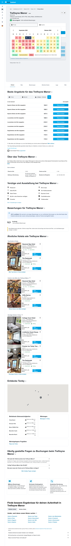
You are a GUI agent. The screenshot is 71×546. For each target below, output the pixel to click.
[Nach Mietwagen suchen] (2, 12)
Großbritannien (16, 9)
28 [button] (13, 51)
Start (11, 9)
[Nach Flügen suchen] (2, 6)
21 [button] (13, 48)
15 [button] (16, 44)
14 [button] (13, 44)
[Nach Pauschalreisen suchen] (2, 15)
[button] (2, 2)
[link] (17, 272)
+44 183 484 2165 (14, 18)
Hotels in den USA (32, 520)
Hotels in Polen (11, 518)
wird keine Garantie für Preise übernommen (43, 528)
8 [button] (16, 41)
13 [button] (33, 41)
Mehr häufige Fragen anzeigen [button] (29, 471)
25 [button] (26, 48)
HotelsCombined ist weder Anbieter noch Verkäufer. (21, 533)
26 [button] (30, 48)
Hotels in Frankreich (53, 518)
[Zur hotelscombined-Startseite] (10, 2)
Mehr (8, 163)
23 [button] (20, 48)
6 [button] (33, 38)
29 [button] (16, 51)
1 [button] (16, 38)
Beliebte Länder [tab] (12, 509)
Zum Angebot (36, 254)
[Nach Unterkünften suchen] (2, 9)
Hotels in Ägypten (12, 520)
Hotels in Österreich (12, 516)
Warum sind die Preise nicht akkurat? (17, 538)
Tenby (32, 9)
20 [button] (33, 44)
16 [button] (20, 44)
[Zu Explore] (2, 18)
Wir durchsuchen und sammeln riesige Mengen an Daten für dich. (24, 535)
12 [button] (30, 41)
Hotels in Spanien (12, 522)
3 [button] (23, 38)
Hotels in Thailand (52, 522)
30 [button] (20, 51)
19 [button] (30, 44)
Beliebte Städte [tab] (22, 509)
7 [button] (13, 41)
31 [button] (54, 51)
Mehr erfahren (51, 143)
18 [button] (26, 44)
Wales (25, 9)
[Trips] (2, 22)
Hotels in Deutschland (33, 518)
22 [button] (16, 48)
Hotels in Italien (31, 522)
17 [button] (23, 44)
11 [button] (26, 41)
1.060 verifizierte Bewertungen (27, 20)
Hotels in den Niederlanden (54, 516)
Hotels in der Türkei (32, 516)
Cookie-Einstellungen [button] (12, 148)
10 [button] (23, 41)
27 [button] (33, 48)
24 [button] (23, 48)
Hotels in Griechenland (53, 520)
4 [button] (26, 38)
